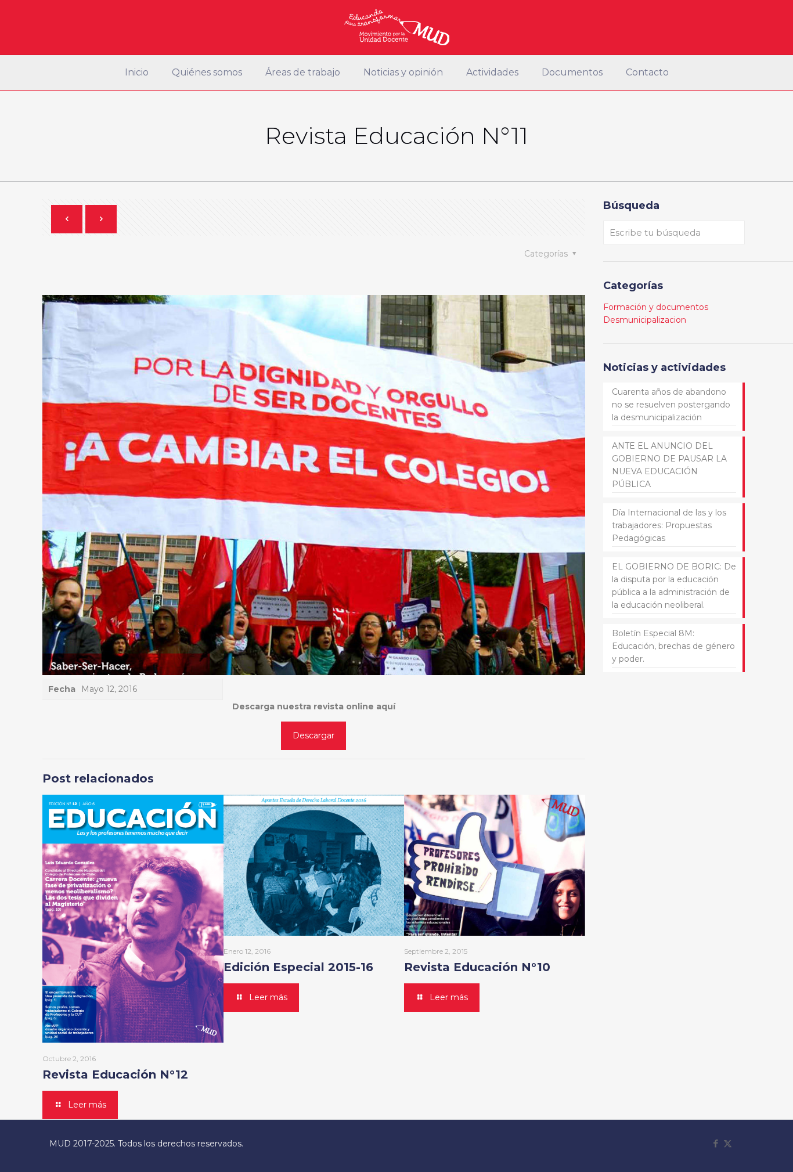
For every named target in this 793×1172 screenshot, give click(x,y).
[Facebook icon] (715, 1143)
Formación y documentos (655, 307)
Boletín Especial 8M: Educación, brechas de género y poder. (673, 646)
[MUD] (396, 27)
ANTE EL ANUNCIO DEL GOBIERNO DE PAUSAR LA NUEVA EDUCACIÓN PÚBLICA (669, 465)
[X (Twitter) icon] (727, 1143)
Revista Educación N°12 (115, 1074)
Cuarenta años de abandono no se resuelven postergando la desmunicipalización (671, 405)
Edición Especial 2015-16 (298, 967)
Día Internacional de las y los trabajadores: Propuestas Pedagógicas (669, 525)
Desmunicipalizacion (644, 320)
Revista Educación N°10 (477, 967)
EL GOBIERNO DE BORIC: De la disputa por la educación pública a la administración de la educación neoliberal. (674, 585)
